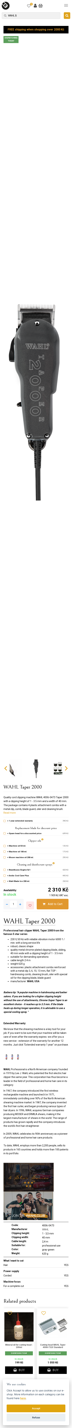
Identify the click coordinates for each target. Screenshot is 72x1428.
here (23, 1398)
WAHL (45, 1229)
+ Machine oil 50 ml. (16, 846)
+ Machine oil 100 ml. (17, 852)
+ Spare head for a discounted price (24, 833)
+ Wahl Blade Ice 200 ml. (18, 881)
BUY (21, 1370)
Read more (9, 812)
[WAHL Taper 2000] (36, 401)
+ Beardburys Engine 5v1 (18, 870)
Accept (36, 1408)
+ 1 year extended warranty (20, 821)
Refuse (36, 1417)
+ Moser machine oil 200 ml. (20, 857)
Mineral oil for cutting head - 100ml (19, 1346)
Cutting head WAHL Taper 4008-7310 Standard (53, 1346)
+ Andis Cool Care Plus (18, 876)
